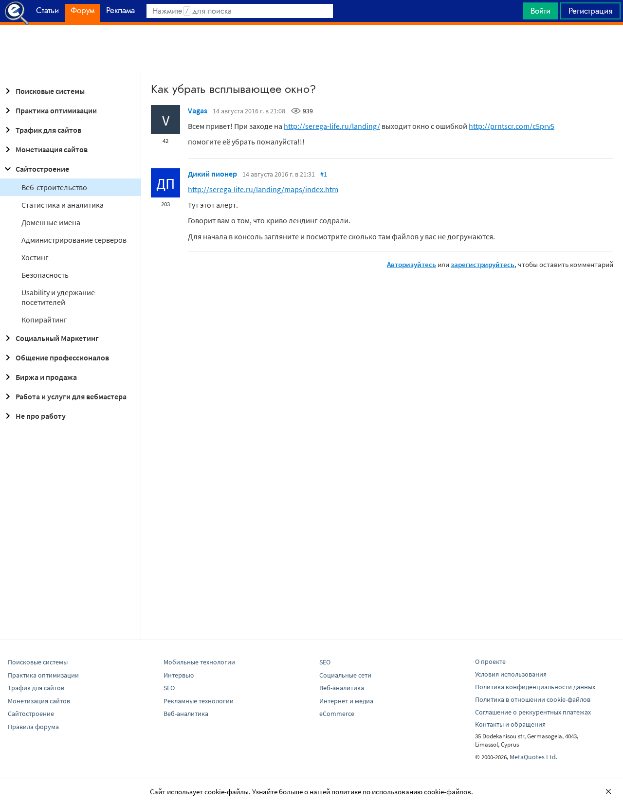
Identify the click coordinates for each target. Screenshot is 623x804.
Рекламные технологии (199, 701)
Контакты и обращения (510, 724)
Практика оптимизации (56, 110)
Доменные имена (50, 222)
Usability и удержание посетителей (58, 297)
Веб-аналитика (186, 713)
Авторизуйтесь (411, 264)
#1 (323, 174)
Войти (540, 11)
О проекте (490, 661)
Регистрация (590, 11)
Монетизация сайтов (52, 149)
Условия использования (511, 674)
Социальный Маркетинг (57, 338)
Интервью (179, 675)
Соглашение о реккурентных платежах (533, 712)
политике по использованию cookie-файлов (401, 791)
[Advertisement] (311, 49)
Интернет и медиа (346, 701)
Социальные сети (345, 675)
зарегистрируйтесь (482, 264)
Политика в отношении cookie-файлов (532, 699)
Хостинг (35, 257)
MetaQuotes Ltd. (533, 756)
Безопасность (45, 275)
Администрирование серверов (74, 240)
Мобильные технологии (199, 662)
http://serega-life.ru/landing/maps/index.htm (263, 189)
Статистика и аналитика (62, 205)
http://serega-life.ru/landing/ (332, 126)
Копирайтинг (44, 319)
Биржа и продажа (46, 377)
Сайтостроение (42, 169)
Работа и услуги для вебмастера (71, 396)
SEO (169, 687)
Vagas (197, 110)
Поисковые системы (50, 91)
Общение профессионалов (62, 357)
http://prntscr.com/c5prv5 (511, 126)
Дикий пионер (212, 174)
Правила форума (33, 726)
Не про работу (41, 416)
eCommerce (336, 713)
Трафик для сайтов (48, 130)
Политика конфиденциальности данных (535, 686)
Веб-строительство (54, 187)
